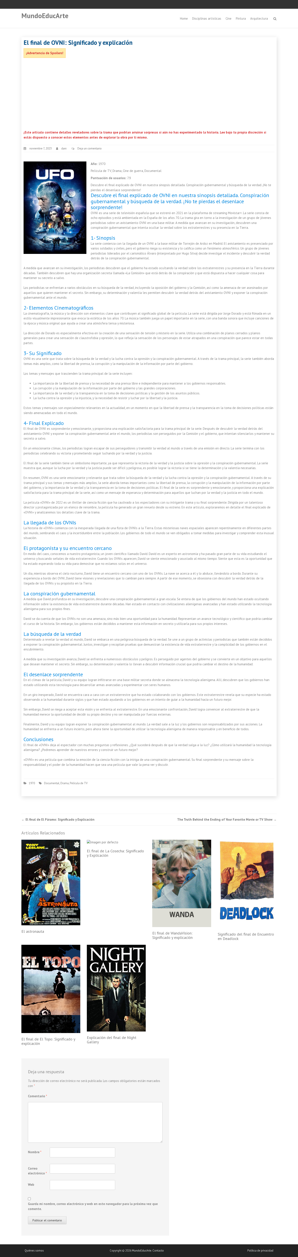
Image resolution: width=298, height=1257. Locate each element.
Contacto (158, 1250)
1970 (32, 783)
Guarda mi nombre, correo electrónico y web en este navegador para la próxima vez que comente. (93, 1206)
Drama (64, 783)
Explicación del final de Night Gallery (111, 1039)
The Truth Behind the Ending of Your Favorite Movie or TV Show (227, 819)
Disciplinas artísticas (206, 18)
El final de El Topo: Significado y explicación (48, 1041)
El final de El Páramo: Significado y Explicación (57, 819)
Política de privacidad (260, 1250)
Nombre (34, 1152)
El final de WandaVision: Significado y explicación (172, 935)
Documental (51, 783)
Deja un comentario (89, 148)
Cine (228, 18)
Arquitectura (259, 18)
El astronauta (32, 931)
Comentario (37, 1096)
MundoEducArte (45, 15)
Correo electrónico (37, 1171)
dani (64, 148)
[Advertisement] (149, 95)
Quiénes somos (34, 1250)
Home (184, 18)
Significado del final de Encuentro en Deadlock (246, 936)
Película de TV (78, 783)
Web (31, 1184)
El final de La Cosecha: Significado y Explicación (115, 853)
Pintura (241, 18)
